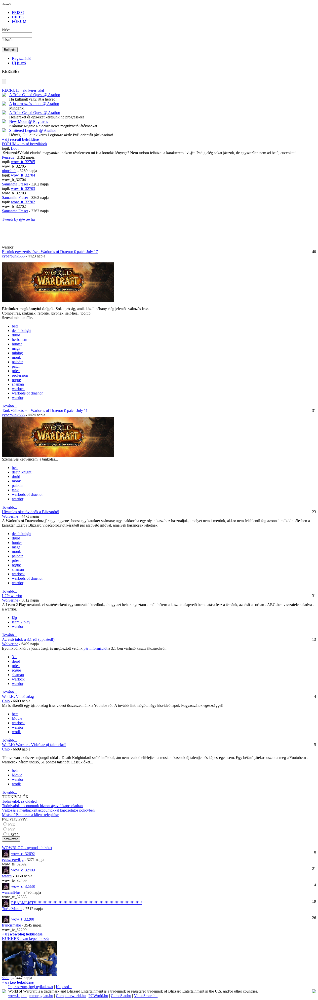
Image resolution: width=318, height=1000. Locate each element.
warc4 (7, 876)
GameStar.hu (121, 996)
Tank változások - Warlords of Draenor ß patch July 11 (45, 410)
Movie (17, 718)
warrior (17, 397)
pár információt (95, 648)
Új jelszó (19, 63)
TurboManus (12, 909)
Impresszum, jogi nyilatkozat (30, 987)
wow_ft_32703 (23, 188)
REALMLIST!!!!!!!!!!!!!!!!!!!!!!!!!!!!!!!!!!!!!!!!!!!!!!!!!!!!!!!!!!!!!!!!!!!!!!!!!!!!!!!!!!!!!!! (76, 903)
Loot (14, 148)
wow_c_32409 (23, 870)
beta (15, 326)
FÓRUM (19, 21)
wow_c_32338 (23, 886)
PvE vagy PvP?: (15, 819)
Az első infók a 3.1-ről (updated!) (28, 639)
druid (16, 335)
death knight (21, 330)
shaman (18, 384)
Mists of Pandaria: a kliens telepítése (30, 815)
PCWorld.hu (98, 996)
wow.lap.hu (17, 996)
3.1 (14, 657)
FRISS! (18, 12)
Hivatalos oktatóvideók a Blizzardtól (30, 512)
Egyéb (12, 834)
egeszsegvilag (13, 859)
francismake (11, 925)
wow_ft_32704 (23, 175)
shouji (6, 978)
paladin (17, 362)
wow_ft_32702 (23, 202)
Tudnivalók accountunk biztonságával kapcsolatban (42, 806)
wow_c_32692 (23, 854)
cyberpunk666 (13, 256)
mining (17, 353)
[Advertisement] (31, 237)
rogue (16, 380)
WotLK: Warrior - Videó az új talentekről (34, 745)
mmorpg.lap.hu (41, 996)
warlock (18, 389)
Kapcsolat (64, 987)
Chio (6, 701)
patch (16, 366)
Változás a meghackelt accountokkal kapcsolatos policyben (48, 810)
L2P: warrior (12, 596)
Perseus (8, 157)
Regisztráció (21, 58)
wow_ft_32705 (23, 162)
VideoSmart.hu (146, 996)
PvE (11, 824)
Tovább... (9, 406)
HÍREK (18, 17)
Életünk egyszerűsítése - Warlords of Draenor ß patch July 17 (50, 252)
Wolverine (10, 516)
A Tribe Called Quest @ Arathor (34, 95)
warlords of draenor (27, 393)
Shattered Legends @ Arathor (32, 130)
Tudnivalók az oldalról (19, 801)
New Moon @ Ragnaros (28, 121)
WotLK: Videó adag (18, 696)
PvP (11, 829)
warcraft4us (11, 892)
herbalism (19, 339)
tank (15, 490)
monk (16, 357)
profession (20, 375)
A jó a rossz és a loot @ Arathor (34, 104)
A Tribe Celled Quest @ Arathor (34, 112)
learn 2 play (21, 622)
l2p (14, 617)
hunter (17, 344)
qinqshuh (9, 171)
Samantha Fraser (15, 184)
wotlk (16, 732)
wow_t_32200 (22, 919)
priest (16, 371)
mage (16, 348)
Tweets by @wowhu (18, 219)
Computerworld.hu (71, 996)
